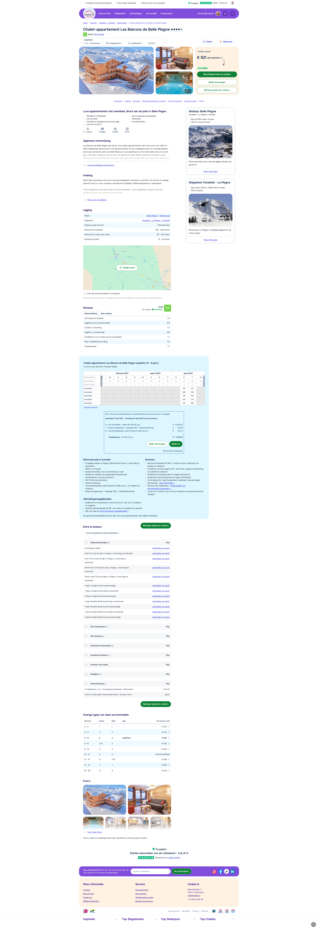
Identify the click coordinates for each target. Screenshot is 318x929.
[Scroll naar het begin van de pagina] (313, 924)
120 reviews (99, 34)
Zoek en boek (105, 13)
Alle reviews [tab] (106, 313)
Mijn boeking (140, 893)
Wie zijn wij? (88, 893)
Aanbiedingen (136, 13)
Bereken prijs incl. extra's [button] (217, 90)
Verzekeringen (141, 890)
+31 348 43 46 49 (195, 899)
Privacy (196, 911)
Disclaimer (186, 911)
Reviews (136, 101)
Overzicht (118, 101)
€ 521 (201, 57)
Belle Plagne (122, 23)
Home (85, 23)
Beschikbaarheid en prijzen (154, 101)
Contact (86, 890)
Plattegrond (164, 215)
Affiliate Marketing (91, 901)
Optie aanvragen (157, 444)
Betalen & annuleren (144, 901)
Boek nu (176, 444)
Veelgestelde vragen (144, 897)
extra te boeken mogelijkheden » (114, 511)
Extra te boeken (175, 101)
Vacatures (87, 897)
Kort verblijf (151, 13)
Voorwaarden (174, 911)
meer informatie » (166, 483)
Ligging (127, 101)
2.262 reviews (174, 857)
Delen (209, 41)
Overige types (190, 101)
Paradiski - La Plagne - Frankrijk (156, 220)
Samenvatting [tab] (90, 313)
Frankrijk (93, 23)
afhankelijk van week (160, 548)
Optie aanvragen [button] (217, 82)
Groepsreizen (167, 13)
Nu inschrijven (181, 871)
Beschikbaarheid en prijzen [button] (217, 74)
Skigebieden (120, 13)
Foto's (201, 101)
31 (190, 91)
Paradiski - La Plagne (107, 23)
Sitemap (204, 911)
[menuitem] (86, 23)
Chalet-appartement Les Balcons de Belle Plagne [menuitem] (148, 23)
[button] (127, 267)
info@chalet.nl (194, 895)
